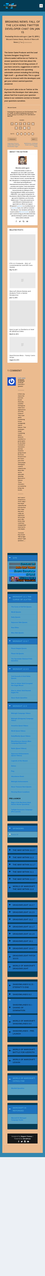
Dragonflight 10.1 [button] (23, 941)
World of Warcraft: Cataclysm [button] (24, 1079)
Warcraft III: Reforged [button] (20, 1109)
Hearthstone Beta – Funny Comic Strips (22, 356)
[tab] (22, 558)
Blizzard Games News (14, 39)
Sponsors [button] (18, 828)
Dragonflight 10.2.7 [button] (24, 905)
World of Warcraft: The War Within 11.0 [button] (24, 887)
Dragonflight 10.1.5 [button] (24, 934)
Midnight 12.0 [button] (20, 706)
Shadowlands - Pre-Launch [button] (24, 1032)
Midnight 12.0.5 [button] (21, 669)
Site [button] (15, 558)
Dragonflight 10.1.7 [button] (24, 927)
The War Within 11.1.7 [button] (24, 865)
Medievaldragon (20, 36)
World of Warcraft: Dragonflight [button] (24, 967)
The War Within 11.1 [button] (23, 872)
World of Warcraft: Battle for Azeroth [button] (24, 1050)
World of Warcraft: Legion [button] (24, 1060)
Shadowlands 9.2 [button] (22, 994)
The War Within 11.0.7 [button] (24, 879)
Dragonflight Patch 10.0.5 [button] (24, 957)
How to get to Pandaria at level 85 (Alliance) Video (22, 330)
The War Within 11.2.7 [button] (24, 850)
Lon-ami (21, 378)
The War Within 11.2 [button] (23, 857)
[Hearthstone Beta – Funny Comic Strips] (22, 344)
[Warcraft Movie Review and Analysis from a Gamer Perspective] (22, 280)
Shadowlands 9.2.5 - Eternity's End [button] (23, 985)
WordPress (27, 1139)
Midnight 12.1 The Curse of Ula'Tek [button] (22, 598)
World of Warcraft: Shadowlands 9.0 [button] (24, 1022)
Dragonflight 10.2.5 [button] (24, 912)
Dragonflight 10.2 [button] (23, 919)
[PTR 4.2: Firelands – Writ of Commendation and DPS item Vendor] (22, 247)
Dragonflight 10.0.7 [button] (24, 948)
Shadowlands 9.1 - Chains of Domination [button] (23, 1008)
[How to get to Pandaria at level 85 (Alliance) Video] (22, 313)
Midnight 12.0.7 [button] (21, 641)
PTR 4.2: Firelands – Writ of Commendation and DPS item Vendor (21, 265)
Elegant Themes (26, 1136)
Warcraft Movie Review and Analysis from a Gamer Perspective (20, 293)
